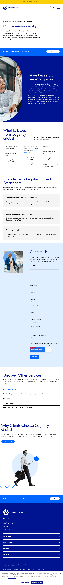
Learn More (6, 398)
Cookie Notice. (12, 578)
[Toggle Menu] (58, 8)
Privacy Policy (15, 569)
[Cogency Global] (10, 8)
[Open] (52, 8)
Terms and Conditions (7, 569)
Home (5, 21)
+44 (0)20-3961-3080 (7, 529)
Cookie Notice (22, 569)
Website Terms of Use (31, 569)
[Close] (60, 573)
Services (10, 21)
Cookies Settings (41, 569)
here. (35, 3)
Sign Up (55, 499)
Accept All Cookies (37, 582)
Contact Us (53, 52)
